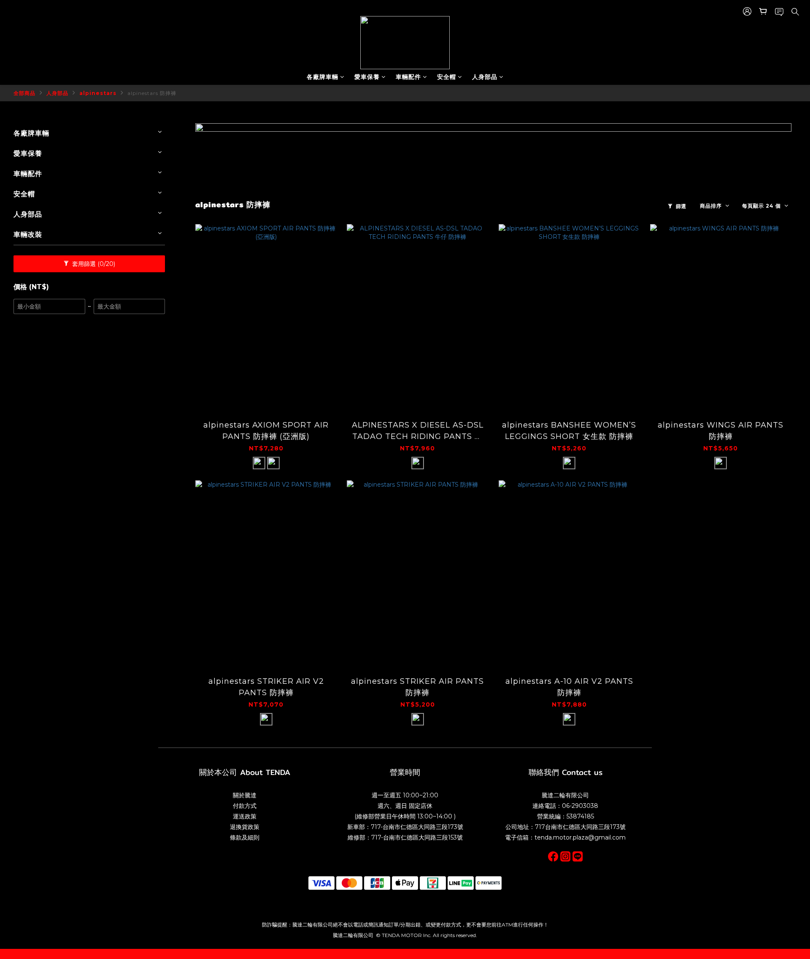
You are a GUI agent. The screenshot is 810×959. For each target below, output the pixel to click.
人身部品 (484, 77)
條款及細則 (244, 837)
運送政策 (244, 816)
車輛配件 (408, 77)
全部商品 (24, 93)
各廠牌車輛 (322, 77)
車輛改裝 (28, 234)
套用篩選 (92, 264)
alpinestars (97, 93)
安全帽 (446, 77)
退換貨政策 (244, 827)
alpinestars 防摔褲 (151, 93)
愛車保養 (367, 77)
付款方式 (244, 806)
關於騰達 (244, 795)
